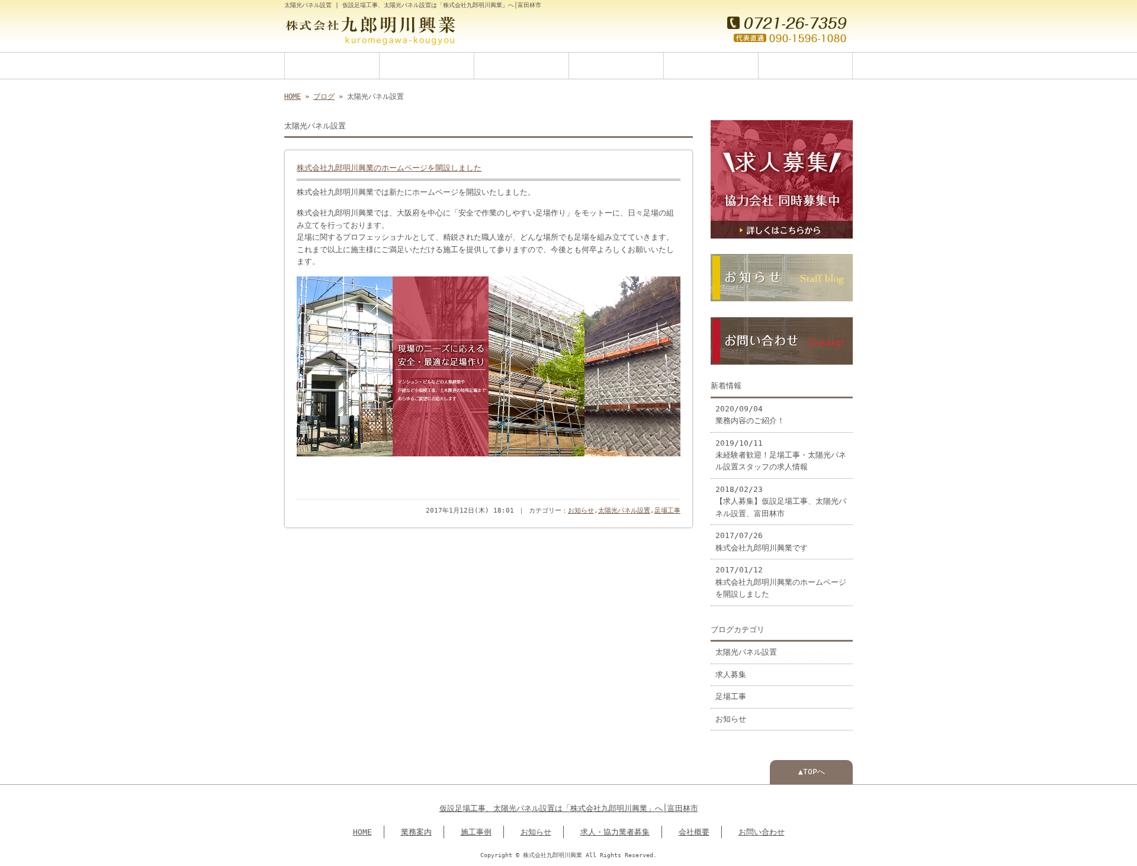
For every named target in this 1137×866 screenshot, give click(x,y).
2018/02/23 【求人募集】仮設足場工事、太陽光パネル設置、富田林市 (780, 501)
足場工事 (667, 510)
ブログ (324, 96)
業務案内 (427, 66)
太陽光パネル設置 (624, 510)
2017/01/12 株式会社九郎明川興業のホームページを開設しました (780, 581)
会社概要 (711, 66)
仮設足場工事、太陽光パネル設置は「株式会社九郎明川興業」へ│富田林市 (568, 808)
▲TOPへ (811, 771)
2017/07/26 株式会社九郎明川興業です (761, 541)
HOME (332, 66)
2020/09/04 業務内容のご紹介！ (750, 414)
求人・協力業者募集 (615, 832)
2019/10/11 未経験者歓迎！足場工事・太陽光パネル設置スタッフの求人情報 (780, 455)
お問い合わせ (805, 66)
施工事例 (521, 66)
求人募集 (730, 674)
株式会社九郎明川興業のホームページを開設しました (389, 168)
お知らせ (616, 66)
